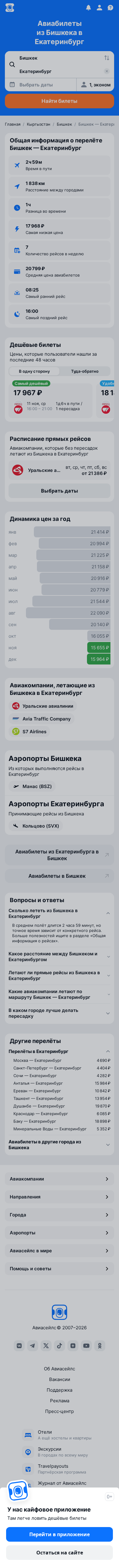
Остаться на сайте (59, 1552)
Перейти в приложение (59, 1534)
